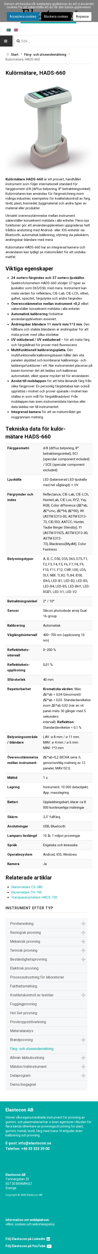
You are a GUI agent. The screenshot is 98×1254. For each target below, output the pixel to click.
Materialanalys (21, 1031)
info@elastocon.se (34, 1143)
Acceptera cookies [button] (23, 16)
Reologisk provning (25, 932)
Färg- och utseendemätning (32, 1049)
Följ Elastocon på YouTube (26, 1246)
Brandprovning (21, 1040)
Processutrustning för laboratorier (37, 977)
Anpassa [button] (82, 16)
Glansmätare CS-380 (26, 887)
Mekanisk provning (25, 941)
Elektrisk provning (24, 968)
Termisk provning (23, 950)
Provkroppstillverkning (28, 1022)
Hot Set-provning (23, 1013)
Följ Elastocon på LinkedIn (25, 1239)
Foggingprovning (23, 1004)
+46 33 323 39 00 (35, 1149)
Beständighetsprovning (28, 959)
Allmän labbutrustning (27, 1058)
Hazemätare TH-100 (26, 892)
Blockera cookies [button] (56, 16)
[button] (83, 923)
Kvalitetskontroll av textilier (32, 995)
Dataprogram (20, 1075)
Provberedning (22, 923)
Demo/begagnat (23, 1084)
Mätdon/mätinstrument (28, 1066)
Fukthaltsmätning (23, 986)
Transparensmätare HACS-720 (34, 897)
